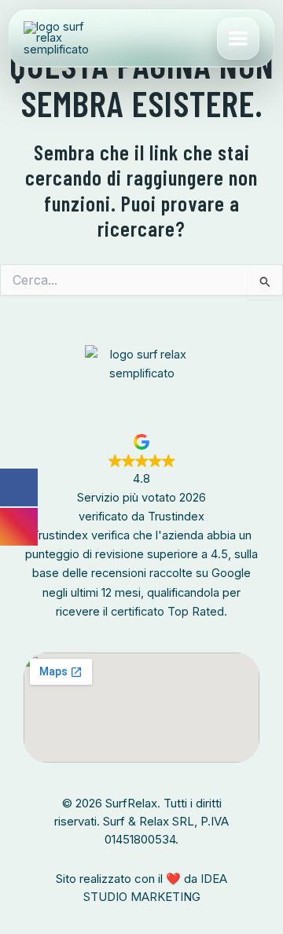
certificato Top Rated (167, 612)
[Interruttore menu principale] (238, 38)
